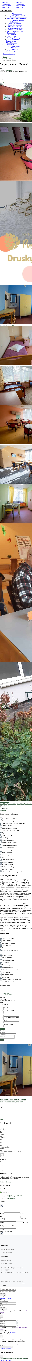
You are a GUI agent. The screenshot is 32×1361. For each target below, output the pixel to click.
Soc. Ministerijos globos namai (15, 28)
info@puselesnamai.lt (9, 1196)
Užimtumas (3, 810)
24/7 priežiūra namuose (18, 15)
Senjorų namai (14, 22)
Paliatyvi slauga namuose (13, 46)
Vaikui (5, 1020)
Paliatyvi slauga (12, 44)
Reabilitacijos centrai (14, 36)
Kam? (1, 1002)
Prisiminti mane (6, 1297)
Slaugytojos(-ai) (4, 1358)
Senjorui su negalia (8, 1010)
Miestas (2, 1218)
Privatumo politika (6, 1252)
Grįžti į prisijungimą (5, 1348)
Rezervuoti (3, 82)
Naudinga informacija (7, 1249)
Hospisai (13, 47)
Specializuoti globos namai (15, 26)
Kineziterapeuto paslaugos (14, 38)
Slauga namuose (17, 14)
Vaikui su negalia (8, 1024)
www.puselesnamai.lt (9, 1198)
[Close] (1, 1205)
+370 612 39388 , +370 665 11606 (12, 1195)
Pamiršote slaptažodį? (6, 1298)
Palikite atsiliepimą (5, 1182)
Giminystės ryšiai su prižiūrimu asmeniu (11, 1226)
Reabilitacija (13, 34)
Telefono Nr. (3, 1222)
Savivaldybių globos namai (15, 25)
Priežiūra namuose (22, 1358)
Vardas (2, 1213)
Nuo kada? (3, 997)
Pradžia (5, 57)
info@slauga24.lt (6, 1261)
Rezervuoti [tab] (6, 993)
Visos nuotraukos (4, 802)
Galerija (2, 804)
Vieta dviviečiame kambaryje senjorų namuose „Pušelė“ (13, 1100)
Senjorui (5, 1007)
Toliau (2, 1229)
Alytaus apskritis (7, 58)
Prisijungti (13, 1332)
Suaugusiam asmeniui (9, 1014)
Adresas (2, 1217)
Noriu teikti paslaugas (6, 10)
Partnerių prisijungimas (6, 1360)
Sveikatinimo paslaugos (13, 51)
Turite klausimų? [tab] (7, 994)
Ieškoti (2, 1029)
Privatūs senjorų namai (15, 23)
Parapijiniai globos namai (15, 29)
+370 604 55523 (6, 1263)
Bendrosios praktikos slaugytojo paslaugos (18, 18)
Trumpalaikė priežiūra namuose (18, 17)
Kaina (1, 1119)
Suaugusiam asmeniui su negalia (12, 1017)
